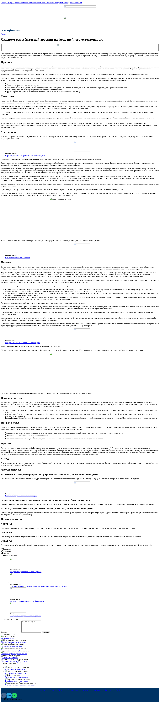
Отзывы (85, 690)
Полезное (108, 690)
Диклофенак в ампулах (9, 658)
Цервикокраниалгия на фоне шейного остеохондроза (25, 156)
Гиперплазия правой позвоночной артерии (21, 496)
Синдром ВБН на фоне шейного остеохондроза (22, 343)
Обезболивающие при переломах (13, 642)
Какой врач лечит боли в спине (16, 681)
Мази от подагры (7, 638)
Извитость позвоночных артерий (17, 258)
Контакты (96, 690)
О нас (52, 690)
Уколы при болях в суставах (11, 646)
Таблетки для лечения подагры (12, 650)
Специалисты (73, 690)
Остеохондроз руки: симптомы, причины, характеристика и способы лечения (38, 586)
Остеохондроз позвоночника (16, 673)
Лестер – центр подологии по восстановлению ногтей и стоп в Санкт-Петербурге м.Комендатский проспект (41, 3)
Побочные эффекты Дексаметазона (14, 654)
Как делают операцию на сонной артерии (25, 616)
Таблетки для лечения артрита (16, 677)
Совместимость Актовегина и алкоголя (20, 685)
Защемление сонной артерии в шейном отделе (27, 601)
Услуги (61, 690)
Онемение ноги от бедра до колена (14, 662)
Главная (42, 690)
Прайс (118, 690)
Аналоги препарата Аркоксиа (16, 669)
